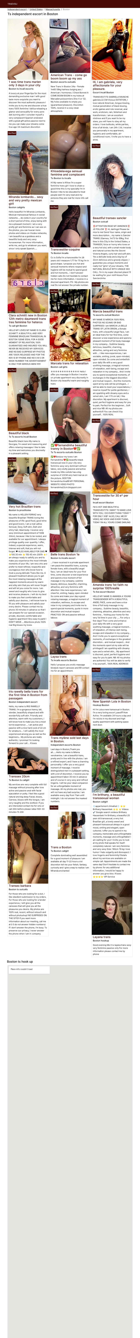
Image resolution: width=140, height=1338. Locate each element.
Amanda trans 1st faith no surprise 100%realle (110, 586)
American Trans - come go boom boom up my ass (69, 76)
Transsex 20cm (19, 776)
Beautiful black (19, 433)
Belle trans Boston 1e (65, 554)
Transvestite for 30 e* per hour (110, 497)
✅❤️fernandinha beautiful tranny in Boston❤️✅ (69, 447)
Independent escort (17, 9)
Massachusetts (53, 9)
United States (36, 9)
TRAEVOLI (12, 4)
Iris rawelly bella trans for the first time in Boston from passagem (28, 695)
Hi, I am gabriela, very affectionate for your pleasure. (107, 85)
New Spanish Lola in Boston (112, 701)
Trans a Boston (61, 847)
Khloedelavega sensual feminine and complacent (68, 172)
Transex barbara (20, 885)
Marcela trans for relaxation (69, 363)
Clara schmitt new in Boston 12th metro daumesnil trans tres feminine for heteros (28, 319)
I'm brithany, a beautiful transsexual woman (109, 796)
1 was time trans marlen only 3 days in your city (25, 83)
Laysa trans (59, 656)
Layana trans (101, 937)
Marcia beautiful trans (108, 311)
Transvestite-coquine (65, 249)
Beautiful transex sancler (109, 218)
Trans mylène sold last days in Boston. (70, 739)
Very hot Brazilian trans (25, 506)
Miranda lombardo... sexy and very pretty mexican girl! (26, 200)
